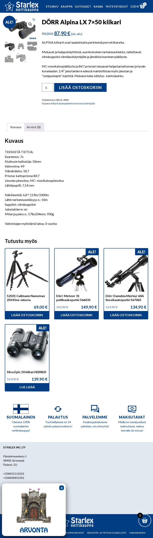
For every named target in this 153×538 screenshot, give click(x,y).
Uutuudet (83, 6)
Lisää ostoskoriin (80, 87)
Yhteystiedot (117, 6)
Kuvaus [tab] (15, 127)
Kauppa (67, 6)
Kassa (98, 6)
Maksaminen (137, 532)
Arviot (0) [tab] (34, 127)
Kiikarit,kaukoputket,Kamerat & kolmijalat (73, 103)
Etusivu (52, 6)
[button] (30, 24)
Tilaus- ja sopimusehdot (69, 532)
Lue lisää (27, 387)
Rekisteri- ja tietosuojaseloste (106, 532)
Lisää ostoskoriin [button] (27, 315)
